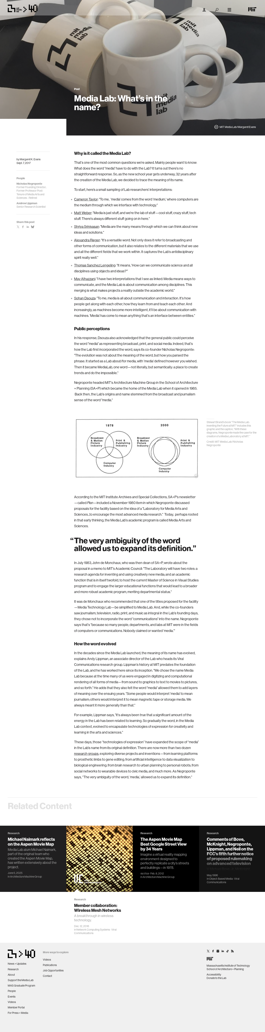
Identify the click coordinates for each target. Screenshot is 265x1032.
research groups (86, 753)
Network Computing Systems (93, 929)
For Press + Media (18, 1013)
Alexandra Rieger (87, 240)
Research (13, 969)
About (11, 974)
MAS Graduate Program (21, 985)
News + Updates (17, 963)
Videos (12, 1002)
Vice (146, 873)
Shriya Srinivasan (86, 226)
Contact (47, 976)
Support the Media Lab (21, 980)
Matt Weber (83, 213)
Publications (50, 965)
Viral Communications (223, 880)
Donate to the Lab (216, 978)
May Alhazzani (84, 279)
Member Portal (16, 1007)
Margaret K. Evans (30, 159)
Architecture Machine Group (26, 876)
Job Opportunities (53, 970)
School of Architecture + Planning (225, 969)
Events (12, 996)
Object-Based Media (221, 878)
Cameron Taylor (86, 199)
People (12, 991)
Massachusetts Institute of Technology (228, 965)
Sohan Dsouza (84, 298)
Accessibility (214, 974)
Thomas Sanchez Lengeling (94, 265)
